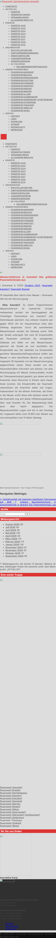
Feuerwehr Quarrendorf (24, 97)
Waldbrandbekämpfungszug (31, 67)
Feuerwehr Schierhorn (23, 102)
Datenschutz (18, 127)
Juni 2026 (10, 530)
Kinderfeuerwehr (20, 61)
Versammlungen (20, 17)
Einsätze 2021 (18, 39)
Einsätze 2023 (18, 34)
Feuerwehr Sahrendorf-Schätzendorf (32, 99)
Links (13, 119)
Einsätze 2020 (18, 42)
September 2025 (14, 556)
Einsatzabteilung (20, 56)
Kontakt (15, 116)
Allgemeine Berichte (22, 20)
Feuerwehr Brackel (21, 75)
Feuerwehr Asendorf (22, 72)
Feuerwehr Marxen (21, 89)
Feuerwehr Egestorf (22, 80)
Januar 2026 (12, 544)
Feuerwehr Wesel (20, 110)
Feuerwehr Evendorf (22, 83)
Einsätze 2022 (18, 36)
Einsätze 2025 (18, 28)
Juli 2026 (10, 527)
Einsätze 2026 (18, 25)
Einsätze (15, 12)
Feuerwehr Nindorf (21, 91)
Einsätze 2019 (18, 45)
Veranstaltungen (20, 14)
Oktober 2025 (12, 553)
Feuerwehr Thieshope (22, 105)
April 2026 (11, 535)
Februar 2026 (12, 541)
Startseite (11, 6)
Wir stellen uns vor (21, 50)
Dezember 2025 (14, 547)
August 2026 (12, 524)
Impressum (16, 130)
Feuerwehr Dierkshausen (24, 78)
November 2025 (14, 550)
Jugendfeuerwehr (21, 58)
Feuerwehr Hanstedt (22, 86)
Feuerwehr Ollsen (21, 94)
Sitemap (15, 124)
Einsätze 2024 (18, 31)
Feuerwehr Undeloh (21, 108)
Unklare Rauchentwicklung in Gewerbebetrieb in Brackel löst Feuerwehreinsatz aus (28, 505)
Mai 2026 (10, 533)
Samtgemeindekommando (24, 53)
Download (16, 121)
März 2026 (11, 538)
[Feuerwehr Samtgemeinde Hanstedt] (19, 1)
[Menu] (4, 136)
